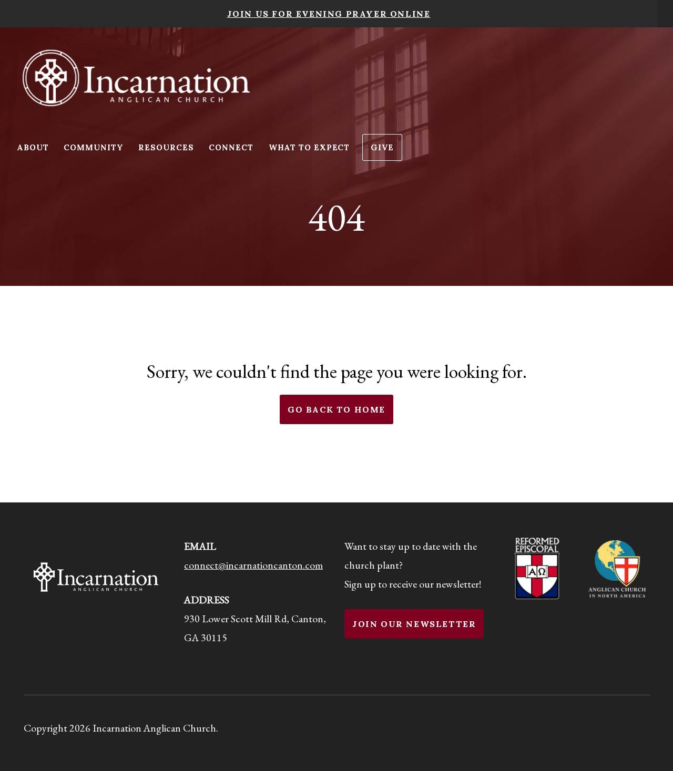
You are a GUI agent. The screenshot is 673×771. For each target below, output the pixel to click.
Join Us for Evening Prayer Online (329, 13)
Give (382, 147)
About (34, 147)
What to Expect (309, 147)
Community (95, 147)
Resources (167, 147)
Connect (232, 147)
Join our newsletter (414, 624)
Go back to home (336, 409)
